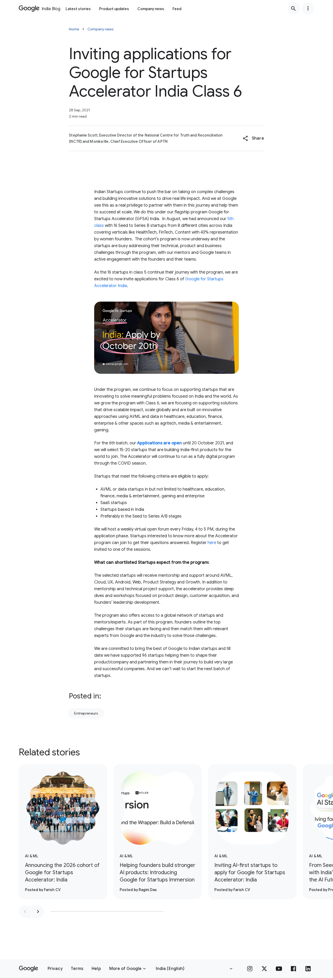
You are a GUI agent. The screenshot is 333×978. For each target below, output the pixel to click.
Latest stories (78, 8)
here (212, 542)
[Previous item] (25, 911)
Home (74, 29)
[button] (253, 138)
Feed (176, 8)
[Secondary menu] (308, 8)
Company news (150, 8)
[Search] (293, 8)
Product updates (114, 8)
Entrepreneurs (86, 713)
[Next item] (38, 911)
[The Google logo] (28, 969)
